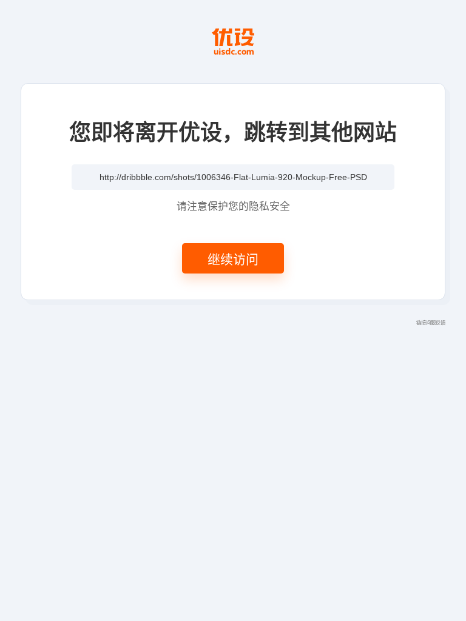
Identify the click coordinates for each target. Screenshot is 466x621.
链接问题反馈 (430, 322)
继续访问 (233, 258)
